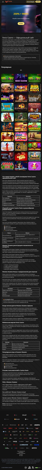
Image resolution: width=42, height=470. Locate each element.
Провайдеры (21, 452)
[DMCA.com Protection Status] (38, 467)
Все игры (21, 455)
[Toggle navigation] (2, 2)
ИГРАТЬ (21, 23)
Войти (38, 1)
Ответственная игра (21, 451)
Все (21, 70)
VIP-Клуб (21, 454)
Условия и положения (21, 453)
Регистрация (30, 1)
